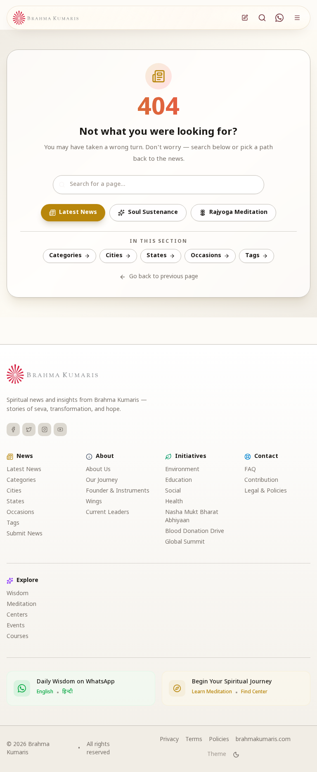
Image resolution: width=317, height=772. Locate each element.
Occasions (206, 256)
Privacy (169, 740)
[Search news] (262, 17)
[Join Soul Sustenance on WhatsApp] (279, 17)
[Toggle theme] (236, 754)
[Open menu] (297, 17)
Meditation (21, 604)
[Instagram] (44, 429)
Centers (17, 615)
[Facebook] (13, 429)
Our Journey (102, 480)
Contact (266, 456)
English (45, 692)
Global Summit (185, 542)
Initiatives (190, 456)
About (105, 456)
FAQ (250, 470)
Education (178, 480)
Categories (65, 256)
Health (174, 502)
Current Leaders (107, 512)
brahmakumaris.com (263, 740)
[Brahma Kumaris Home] (45, 18)
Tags (252, 256)
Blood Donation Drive (194, 531)
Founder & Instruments (117, 491)
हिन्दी (67, 692)
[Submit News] (245, 17)
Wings (94, 502)
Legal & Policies (265, 491)
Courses (17, 637)
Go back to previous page (163, 277)
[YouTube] (60, 429)
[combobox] (158, 184)
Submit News (25, 534)
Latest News (78, 212)
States (157, 256)
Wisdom (17, 594)
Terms (193, 740)
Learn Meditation (212, 692)
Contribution (261, 480)
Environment (182, 470)
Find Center (254, 692)
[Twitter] (28, 429)
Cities (114, 256)
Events (16, 626)
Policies (219, 740)
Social (173, 491)
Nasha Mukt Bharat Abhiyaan (191, 517)
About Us (98, 470)
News (25, 456)
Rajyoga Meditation (238, 212)
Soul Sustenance (153, 212)
